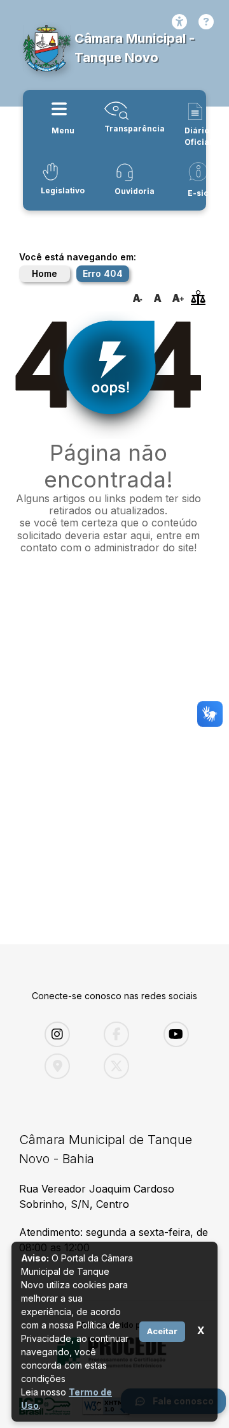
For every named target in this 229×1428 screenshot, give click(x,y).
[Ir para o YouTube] (183, 1034)
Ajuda (206, 21)
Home (44, 273)
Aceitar (162, 1331)
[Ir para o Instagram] (64, 1034)
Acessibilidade (179, 21)
